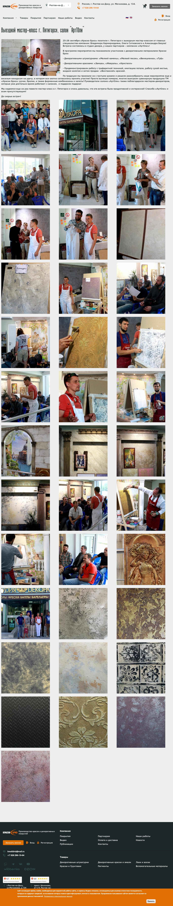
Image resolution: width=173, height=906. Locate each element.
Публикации (66, 844)
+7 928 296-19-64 (90, 7)
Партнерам (50, 17)
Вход (168, 16)
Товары (24, 17)
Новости (140, 840)
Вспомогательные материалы (152, 866)
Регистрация (164, 19)
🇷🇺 (127, 17)
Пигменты (103, 866)
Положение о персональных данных (58, 896)
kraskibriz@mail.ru (15, 851)
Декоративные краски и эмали (114, 862)
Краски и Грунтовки (70, 866)
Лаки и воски (143, 862)
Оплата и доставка (108, 840)
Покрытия (36, 17)
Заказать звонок (160, 6)
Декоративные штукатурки (74, 862)
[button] (25, 150)
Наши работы (65, 17)
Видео (78, 17)
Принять (151, 901)
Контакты (89, 17)
